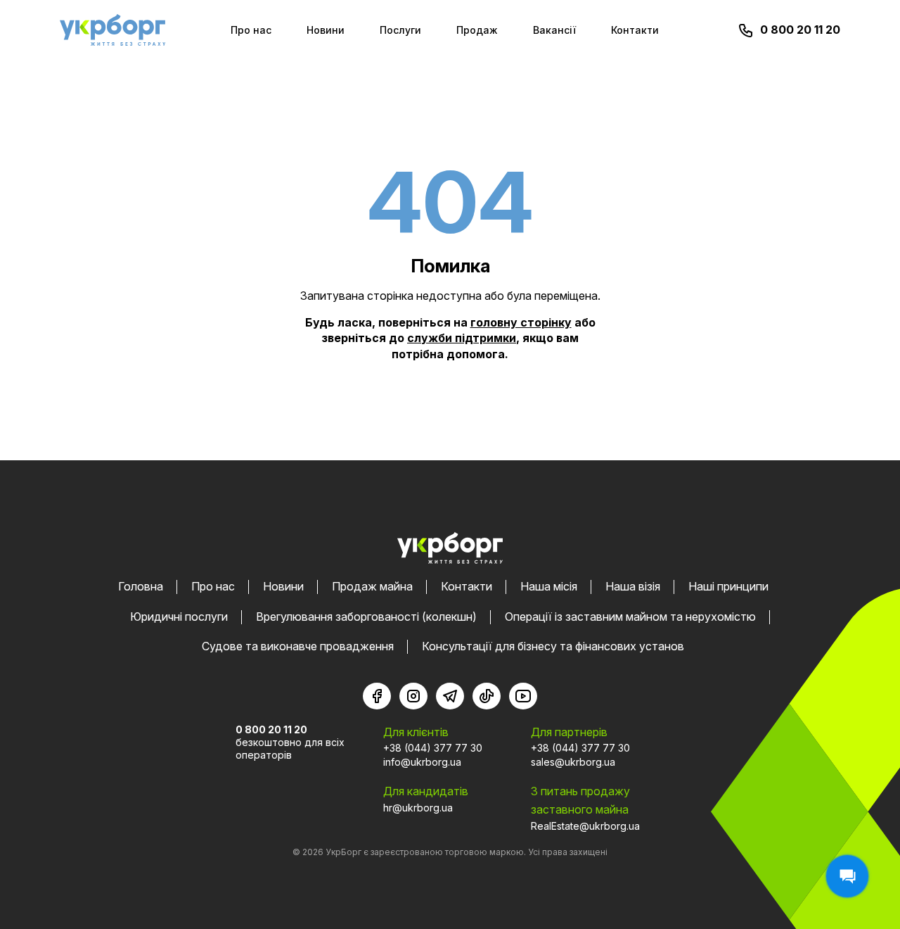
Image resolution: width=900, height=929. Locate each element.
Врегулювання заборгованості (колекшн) (366, 616)
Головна (140, 586)
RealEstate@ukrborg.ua (585, 826)
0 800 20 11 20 (800, 30)
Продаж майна (372, 586)
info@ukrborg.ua (422, 762)
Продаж (477, 30)
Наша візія (632, 586)
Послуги (400, 30)
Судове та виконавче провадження (298, 646)
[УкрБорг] (112, 30)
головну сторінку (521, 322)
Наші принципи (728, 586)
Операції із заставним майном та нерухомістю (630, 616)
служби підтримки (461, 338)
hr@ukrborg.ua (418, 808)
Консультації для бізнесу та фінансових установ (553, 646)
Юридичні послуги (179, 616)
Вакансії (554, 30)
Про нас (251, 30)
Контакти (635, 30)
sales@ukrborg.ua (573, 762)
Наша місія (548, 586)
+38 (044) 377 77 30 (432, 748)
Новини (326, 30)
